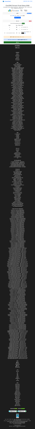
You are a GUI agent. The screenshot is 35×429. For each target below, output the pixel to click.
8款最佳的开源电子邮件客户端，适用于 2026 (17, 354)
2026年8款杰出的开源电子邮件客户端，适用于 (17, 252)
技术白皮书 (17, 149)
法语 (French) (17, 390)
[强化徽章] (17, 415)
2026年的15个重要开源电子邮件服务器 (17, 291)
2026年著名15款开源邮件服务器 (17, 226)
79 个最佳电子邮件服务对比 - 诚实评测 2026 (17, 161)
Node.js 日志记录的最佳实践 (17, 174)
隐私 (28, 1)
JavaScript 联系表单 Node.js (17, 192)
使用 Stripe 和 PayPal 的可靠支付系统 (17, 203)
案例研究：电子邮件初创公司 (17, 202)
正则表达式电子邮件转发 (17, 156)
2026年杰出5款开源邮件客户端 (17, 223)
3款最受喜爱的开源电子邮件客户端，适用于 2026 (17, 348)
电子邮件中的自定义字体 (17, 182)
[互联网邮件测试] (22, 411)
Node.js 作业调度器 (17, 195)
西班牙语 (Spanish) (17, 401)
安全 (17, 373)
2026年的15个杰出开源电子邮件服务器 (17, 308)
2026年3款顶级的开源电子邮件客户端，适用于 (17, 270)
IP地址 (18, 151)
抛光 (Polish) (17, 398)
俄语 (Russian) (18, 400)
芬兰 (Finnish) (17, 389)
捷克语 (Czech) (17, 385)
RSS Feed (18, 367)
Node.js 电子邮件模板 (17, 194)
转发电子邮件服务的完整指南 (17, 187)
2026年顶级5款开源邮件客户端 (17, 241)
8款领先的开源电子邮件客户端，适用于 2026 (17, 335)
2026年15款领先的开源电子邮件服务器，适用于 (17, 249)
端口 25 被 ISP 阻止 (17, 130)
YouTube (17, 366)
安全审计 (17, 150)
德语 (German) (17, 391)
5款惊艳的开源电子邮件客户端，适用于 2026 (17, 344)
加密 (23, 33)
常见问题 (17, 47)
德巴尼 (17, 377)
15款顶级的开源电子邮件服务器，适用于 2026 (17, 355)
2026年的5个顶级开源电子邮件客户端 (17, 327)
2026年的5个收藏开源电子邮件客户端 (17, 290)
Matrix (18, 365)
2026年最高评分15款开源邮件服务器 (17, 218)
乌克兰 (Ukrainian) (17, 404)
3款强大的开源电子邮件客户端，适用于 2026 (17, 352)
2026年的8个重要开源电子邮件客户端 (17, 321)
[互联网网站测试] (13, 411)
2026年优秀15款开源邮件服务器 (17, 224)
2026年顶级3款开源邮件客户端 (17, 215)
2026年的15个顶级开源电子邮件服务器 (17, 298)
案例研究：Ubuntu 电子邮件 (17, 179)
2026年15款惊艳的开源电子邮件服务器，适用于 (17, 257)
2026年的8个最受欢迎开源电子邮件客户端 (17, 303)
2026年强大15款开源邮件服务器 (17, 236)
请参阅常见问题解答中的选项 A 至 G (22, 39)
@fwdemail (18, 364)
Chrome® (18, 58)
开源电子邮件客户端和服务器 (17, 208)
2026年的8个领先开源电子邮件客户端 (18, 307)
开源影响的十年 (17, 170)
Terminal (18, 59)
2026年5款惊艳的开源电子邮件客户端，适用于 (17, 286)
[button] (25, 33)
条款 (17, 375)
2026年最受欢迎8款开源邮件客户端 (17, 245)
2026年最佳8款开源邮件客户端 (17, 211)
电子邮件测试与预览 (17, 185)
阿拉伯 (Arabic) (17, 384)
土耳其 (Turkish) (17, 403)
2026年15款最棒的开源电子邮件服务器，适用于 (17, 259)
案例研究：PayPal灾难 (17, 197)
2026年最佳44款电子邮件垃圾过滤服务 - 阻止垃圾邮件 (17, 166)
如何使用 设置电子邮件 (17, 69)
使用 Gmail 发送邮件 (17, 65)
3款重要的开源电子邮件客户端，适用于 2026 (17, 350)
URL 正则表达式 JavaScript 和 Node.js (17, 205)
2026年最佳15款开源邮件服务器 (17, 210)
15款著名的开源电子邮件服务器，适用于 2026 (17, 341)
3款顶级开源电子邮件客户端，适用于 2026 (17, 329)
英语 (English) (17, 388)
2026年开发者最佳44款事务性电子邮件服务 (17, 164)
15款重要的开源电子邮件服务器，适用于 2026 (17, 349)
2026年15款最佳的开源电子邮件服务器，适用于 (17, 267)
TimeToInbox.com (17, 142)
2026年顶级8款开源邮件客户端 (17, 213)
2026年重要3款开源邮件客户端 (17, 235)
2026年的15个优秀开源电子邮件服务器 (17, 310)
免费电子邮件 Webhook (17, 153)
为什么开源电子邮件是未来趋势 (17, 206)
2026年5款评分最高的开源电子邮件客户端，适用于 (17, 272)
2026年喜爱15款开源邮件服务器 (17, 232)
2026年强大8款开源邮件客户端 (17, 237)
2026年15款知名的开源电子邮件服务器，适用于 (17, 255)
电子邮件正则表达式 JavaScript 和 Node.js (17, 184)
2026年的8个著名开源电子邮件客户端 (17, 313)
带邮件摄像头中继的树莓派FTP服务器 (17, 68)
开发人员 (17, 148)
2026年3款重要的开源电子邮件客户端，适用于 (17, 264)
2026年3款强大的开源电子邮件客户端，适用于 (17, 266)
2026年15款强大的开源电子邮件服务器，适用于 (17, 265)
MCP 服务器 (17, 186)
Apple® (17, 53)
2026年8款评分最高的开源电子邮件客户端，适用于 (17, 276)
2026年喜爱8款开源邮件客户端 (17, 233)
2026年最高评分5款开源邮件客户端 (17, 219)
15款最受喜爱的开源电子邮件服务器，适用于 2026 (17, 347)
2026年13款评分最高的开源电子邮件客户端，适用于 (17, 248)
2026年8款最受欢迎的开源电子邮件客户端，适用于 (17, 274)
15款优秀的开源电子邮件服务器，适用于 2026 (17, 339)
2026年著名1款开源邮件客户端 (17, 227)
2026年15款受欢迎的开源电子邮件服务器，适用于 (17, 261)
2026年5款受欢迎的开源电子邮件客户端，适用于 (17, 262)
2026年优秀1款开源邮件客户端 (17, 225)
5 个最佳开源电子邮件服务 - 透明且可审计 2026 (17, 163)
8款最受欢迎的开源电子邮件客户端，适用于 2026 (17, 331)
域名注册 (17, 138)
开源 (17, 157)
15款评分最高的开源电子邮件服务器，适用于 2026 (17, 332)
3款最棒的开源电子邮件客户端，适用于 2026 (17, 346)
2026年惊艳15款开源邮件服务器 (18, 228)
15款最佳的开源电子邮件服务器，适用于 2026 (17, 353)
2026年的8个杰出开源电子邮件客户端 (17, 309)
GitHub (18, 363)
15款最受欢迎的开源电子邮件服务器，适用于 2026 (17, 330)
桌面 (18, 57)
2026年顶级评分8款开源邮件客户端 (17, 243)
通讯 (18, 362)
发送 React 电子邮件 (17, 201)
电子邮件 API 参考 (17, 152)
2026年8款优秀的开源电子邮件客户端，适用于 (17, 254)
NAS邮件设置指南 (17, 66)
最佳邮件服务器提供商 (17, 173)
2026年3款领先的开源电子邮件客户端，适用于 (17, 250)
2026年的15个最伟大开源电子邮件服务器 (17, 316)
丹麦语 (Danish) (17, 386)
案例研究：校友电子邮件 (17, 178)
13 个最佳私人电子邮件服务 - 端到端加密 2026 (17, 162)
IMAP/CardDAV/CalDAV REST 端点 (17, 181)
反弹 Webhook (17, 155)
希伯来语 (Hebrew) (17, 392)
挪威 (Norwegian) (17, 397)
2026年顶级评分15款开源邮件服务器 (17, 242)
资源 (17, 132)
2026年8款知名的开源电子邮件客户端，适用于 (17, 256)
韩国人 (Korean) (17, 396)
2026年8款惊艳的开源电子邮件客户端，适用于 (17, 258)
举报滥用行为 (17, 378)
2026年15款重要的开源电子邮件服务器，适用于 (17, 263)
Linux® (18, 56)
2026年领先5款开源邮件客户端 (17, 221)
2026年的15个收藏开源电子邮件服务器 (17, 289)
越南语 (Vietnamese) (17, 405)
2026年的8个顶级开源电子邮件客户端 (17, 299)
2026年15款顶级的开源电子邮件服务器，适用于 (17, 269)
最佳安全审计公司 (17, 175)
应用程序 (17, 52)
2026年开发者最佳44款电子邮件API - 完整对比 (17, 165)
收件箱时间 (17, 136)
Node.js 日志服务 (17, 196)
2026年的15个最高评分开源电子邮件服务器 (17, 304)
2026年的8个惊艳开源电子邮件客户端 (17, 315)
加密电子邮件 (25, 1)
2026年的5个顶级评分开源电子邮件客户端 (17, 301)
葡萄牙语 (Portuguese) (17, 399)
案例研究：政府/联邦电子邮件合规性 (17, 177)
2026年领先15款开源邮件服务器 (17, 220)
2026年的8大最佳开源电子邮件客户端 (17, 288)
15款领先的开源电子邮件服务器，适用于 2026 (17, 334)
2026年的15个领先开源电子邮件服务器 (17, 306)
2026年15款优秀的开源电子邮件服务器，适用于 (17, 253)
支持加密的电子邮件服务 (17, 190)
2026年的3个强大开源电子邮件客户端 (17, 295)
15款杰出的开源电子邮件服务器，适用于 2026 (17, 336)
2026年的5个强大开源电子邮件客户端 (17, 323)
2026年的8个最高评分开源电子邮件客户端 (17, 305)
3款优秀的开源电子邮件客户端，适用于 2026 (17, 340)
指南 (17, 62)
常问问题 (30, 1)
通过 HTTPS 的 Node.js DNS (17, 193)
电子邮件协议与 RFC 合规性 (17, 183)
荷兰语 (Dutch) (18, 387)
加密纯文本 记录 (17, 139)
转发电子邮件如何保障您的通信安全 (17, 204)
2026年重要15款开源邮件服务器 (17, 234)
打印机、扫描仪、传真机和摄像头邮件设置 (17, 67)
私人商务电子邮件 (17, 133)
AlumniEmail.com (17, 141)
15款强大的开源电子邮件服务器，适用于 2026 (17, 351)
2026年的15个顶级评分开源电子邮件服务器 (17, 300)
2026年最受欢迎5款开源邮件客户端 (17, 217)
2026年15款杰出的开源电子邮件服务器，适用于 (17, 251)
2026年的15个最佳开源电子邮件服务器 (17, 296)
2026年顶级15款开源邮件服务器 (17, 212)
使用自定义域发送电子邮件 (17, 64)
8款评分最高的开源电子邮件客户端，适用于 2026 (17, 358)
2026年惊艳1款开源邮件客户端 (17, 229)
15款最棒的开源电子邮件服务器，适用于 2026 (17, 345)
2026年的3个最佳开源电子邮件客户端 (17, 297)
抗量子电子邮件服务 (17, 198)
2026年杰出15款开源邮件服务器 (17, 222)
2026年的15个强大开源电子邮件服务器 (18, 294)
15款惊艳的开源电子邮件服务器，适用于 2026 (17, 343)
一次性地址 (17, 137)
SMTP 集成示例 (17, 63)
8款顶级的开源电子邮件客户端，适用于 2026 (17, 356)
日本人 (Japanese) (17, 395)
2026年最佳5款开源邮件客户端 (17, 231)
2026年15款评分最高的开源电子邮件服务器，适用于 (17, 271)
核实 (23, 23)
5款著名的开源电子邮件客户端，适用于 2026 (17, 342)
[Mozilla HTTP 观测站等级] (21, 408)
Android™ (18, 55)
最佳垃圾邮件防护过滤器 (17, 172)
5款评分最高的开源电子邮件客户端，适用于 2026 (17, 333)
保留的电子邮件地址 (17, 140)
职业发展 (17, 380)
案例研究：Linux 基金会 (17, 180)
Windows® (17, 54)
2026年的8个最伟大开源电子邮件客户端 (17, 317)
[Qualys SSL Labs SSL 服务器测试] (13, 408)
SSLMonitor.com (17, 145)
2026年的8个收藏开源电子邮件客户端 (17, 319)
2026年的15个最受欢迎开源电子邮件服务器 (17, 302)
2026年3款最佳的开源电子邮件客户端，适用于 (17, 268)
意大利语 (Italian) (17, 394)
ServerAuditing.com (17, 143)
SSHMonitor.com (17, 144)
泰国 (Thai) (17, 402)
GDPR (18, 376)
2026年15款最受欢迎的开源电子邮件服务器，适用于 (17, 273)
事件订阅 (17, 371)
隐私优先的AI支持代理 (17, 176)
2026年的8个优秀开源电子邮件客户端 (17, 311)
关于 (17, 372)
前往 (29, 13)
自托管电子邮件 (17, 154)
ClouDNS (13, 15)
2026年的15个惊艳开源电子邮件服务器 (17, 314)
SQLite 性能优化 (17, 200)
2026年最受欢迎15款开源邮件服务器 (17, 216)
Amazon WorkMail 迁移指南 (17, 171)
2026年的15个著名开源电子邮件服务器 (17, 312)
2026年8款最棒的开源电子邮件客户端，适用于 (17, 260)
